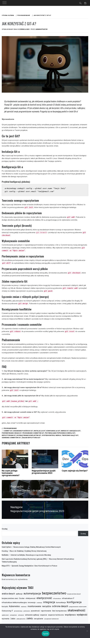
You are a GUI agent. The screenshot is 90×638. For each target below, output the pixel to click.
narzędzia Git (75, 431)
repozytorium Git (9, 435)
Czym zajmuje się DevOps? (75, 470)
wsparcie (43, 615)
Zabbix (12, 619)
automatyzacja (32, 593)
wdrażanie (21, 615)
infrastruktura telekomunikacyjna (14, 603)
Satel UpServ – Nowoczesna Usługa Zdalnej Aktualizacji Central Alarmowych (31, 547)
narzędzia (46, 606)
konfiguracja (74, 602)
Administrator (41, 29)
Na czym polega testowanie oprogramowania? (10, 473)
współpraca (70, 615)
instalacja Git (40, 431)
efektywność (31, 598)
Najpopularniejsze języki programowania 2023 (44, 471)
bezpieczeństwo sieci (10, 598)
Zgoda (45, 633)
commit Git (8, 431)
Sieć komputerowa (59, 611)
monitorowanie (34, 606)
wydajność (82, 614)
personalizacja (18, 611)
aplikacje (19, 594)
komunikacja (61, 603)
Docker (22, 598)
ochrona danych (60, 606)
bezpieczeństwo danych (74, 594)
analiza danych (8, 594)
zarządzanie (38, 619)
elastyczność (44, 598)
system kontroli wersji (51, 435)
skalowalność (76, 610)
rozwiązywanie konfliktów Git (29, 435)
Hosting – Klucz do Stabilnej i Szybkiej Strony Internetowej (24, 551)
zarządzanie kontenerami (51, 619)
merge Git (65, 431)
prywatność (35, 611)
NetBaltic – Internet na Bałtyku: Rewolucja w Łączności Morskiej (26, 555)
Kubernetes (14, 606)
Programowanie (10, 428)
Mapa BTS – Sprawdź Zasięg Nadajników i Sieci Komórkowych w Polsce (29, 566)
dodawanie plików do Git (23, 431)
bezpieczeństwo (54, 593)
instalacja (39, 602)
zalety (29, 618)
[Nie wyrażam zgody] (87, 631)
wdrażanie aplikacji (32, 615)
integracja (49, 602)
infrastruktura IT (68, 598)
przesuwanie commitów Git (33, 433)
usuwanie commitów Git (11, 437)
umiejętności (13, 615)
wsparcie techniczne (56, 615)
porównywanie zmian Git (12, 433)
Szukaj (4, 529)
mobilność (24, 606)
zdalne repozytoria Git (31, 437)
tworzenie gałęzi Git (70, 435)
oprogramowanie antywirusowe (77, 606)
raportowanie (46, 611)
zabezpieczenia (20, 619)
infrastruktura (57, 598)
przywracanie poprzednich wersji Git (60, 433)
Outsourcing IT (7, 611)
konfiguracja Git (53, 431)
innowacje (32, 603)
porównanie (26, 611)
